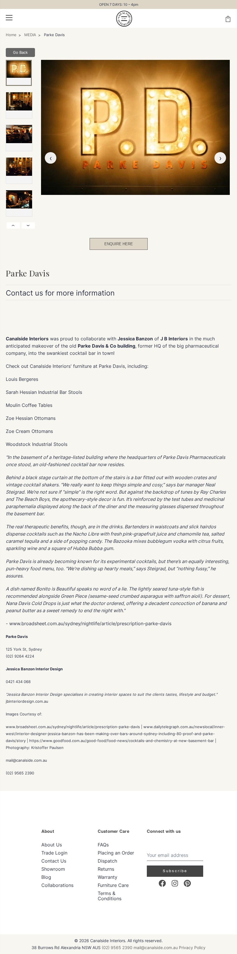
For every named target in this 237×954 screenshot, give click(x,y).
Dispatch (107, 861)
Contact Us (53, 861)
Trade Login (54, 853)
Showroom (53, 869)
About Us (51, 845)
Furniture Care (113, 885)
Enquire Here (118, 244)
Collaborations (57, 885)
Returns (106, 869)
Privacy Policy (192, 947)
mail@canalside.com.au (156, 947)
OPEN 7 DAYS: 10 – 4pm (118, 4)
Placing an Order (116, 853)
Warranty (107, 877)
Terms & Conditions (109, 895)
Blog (46, 877)
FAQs (103, 845)
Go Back (20, 52)
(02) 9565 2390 (117, 947)
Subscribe (175, 871)
